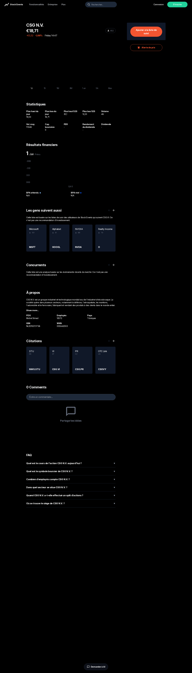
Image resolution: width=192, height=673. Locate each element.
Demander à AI (98, 667)
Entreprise (52, 4)
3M (71, 88)
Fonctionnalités (36, 4)
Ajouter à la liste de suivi (146, 32)
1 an (84, 88)
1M (58, 88)
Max (110, 88)
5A (97, 88)
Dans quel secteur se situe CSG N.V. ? (71, 487)
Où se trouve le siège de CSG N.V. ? (71, 503)
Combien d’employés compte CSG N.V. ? (71, 479)
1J (32, 88)
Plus (63, 4)
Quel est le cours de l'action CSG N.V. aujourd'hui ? (71, 463)
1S (45, 88)
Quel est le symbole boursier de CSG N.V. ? (71, 471)
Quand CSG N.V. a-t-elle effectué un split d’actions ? (71, 495)
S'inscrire (177, 4)
